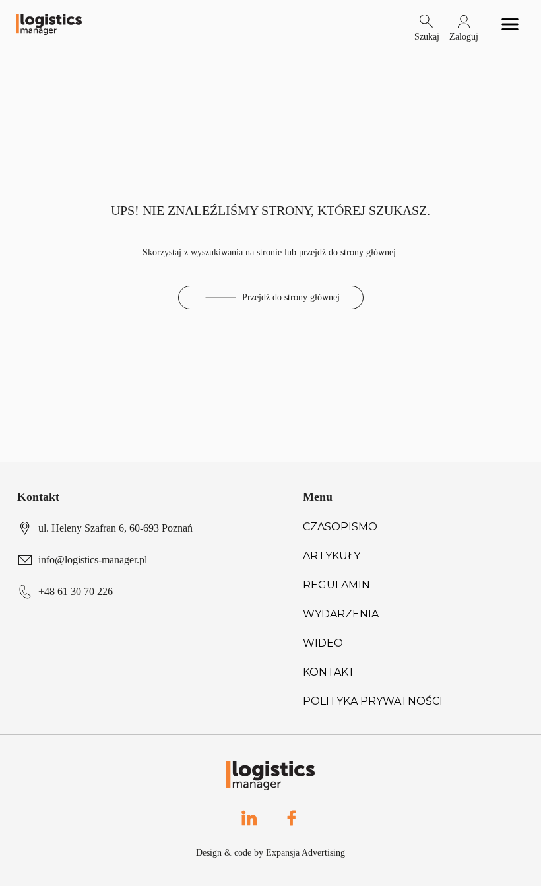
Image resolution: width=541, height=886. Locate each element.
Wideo (323, 643)
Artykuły (331, 556)
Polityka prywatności (373, 701)
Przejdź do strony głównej (291, 297)
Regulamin (336, 585)
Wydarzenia (341, 614)
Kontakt (329, 672)
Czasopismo (340, 527)
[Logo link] (49, 25)
